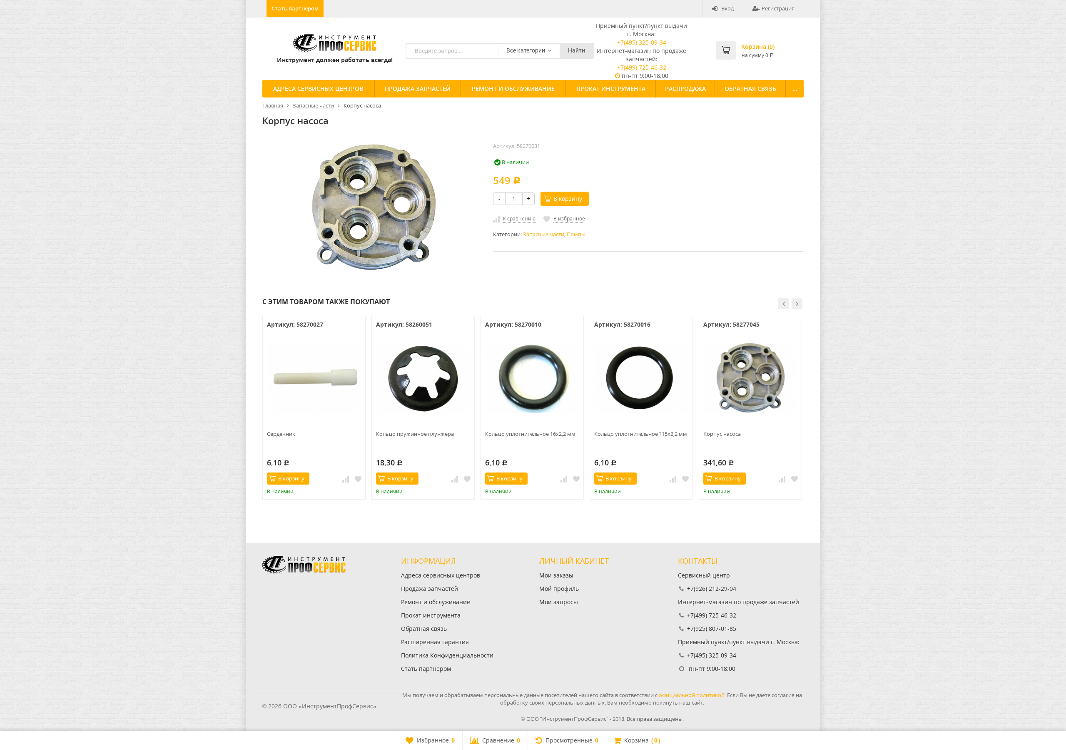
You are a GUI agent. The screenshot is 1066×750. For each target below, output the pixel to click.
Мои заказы (556, 575)
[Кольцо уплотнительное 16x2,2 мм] (532, 378)
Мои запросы (558, 602)
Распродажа (685, 88)
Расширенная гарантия (435, 642)
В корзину (567, 198)
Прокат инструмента (610, 88)
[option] (314, 408)
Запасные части (543, 234)
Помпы (576, 234)
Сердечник (281, 434)
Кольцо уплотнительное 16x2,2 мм (530, 434)
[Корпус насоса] (750, 378)
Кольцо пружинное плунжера (415, 434)
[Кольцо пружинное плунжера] (423, 378)
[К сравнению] (346, 478)
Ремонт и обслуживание (513, 88)
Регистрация (778, 8)
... (794, 88)
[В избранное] (358, 478)
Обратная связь (750, 88)
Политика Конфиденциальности (447, 655)
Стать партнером (295, 8)
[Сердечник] (314, 378)
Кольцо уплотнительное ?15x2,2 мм (640, 434)
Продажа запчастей (418, 88)
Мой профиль (559, 588)
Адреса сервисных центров (318, 88)
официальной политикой (692, 695)
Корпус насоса (722, 434)
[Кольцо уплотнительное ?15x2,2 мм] (641, 378)
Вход (727, 8)
